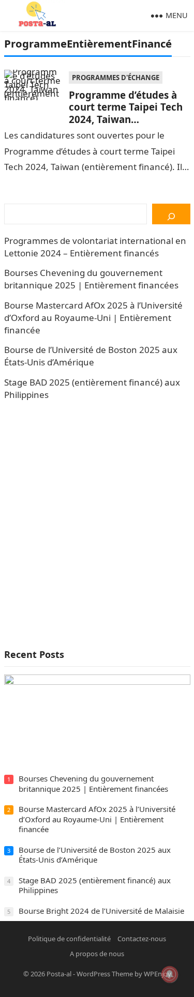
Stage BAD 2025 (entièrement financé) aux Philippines (95, 885)
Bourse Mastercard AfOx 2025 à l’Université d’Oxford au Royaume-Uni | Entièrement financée (93, 317)
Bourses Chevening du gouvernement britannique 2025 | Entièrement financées (91, 279)
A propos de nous (97, 953)
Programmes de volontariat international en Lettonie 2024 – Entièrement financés (95, 247)
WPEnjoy (157, 973)
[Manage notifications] (169, 974)
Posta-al (59, 973)
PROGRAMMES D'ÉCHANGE (115, 77)
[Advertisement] (97, 524)
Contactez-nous (141, 938)
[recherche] (171, 214)
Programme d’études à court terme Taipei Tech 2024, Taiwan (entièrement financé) (126, 112)
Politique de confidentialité (69, 938)
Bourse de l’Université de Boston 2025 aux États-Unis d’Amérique (90, 356)
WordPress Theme (105, 973)
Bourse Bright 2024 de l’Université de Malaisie (101, 911)
